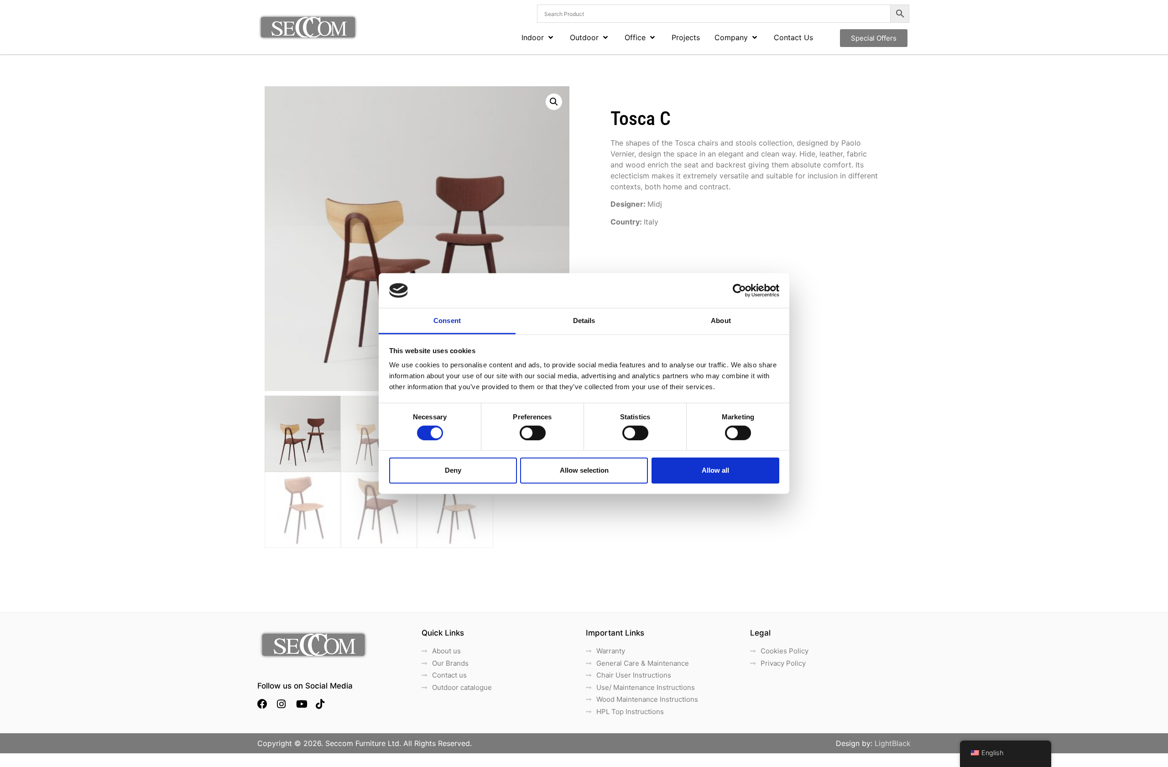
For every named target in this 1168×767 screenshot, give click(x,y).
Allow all (715, 470)
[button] (554, 102)
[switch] (533, 432)
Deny (453, 470)
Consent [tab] (447, 320)
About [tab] (721, 320)
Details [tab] (584, 320)
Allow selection (584, 470)
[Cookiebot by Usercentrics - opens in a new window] (739, 290)
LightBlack (893, 743)
